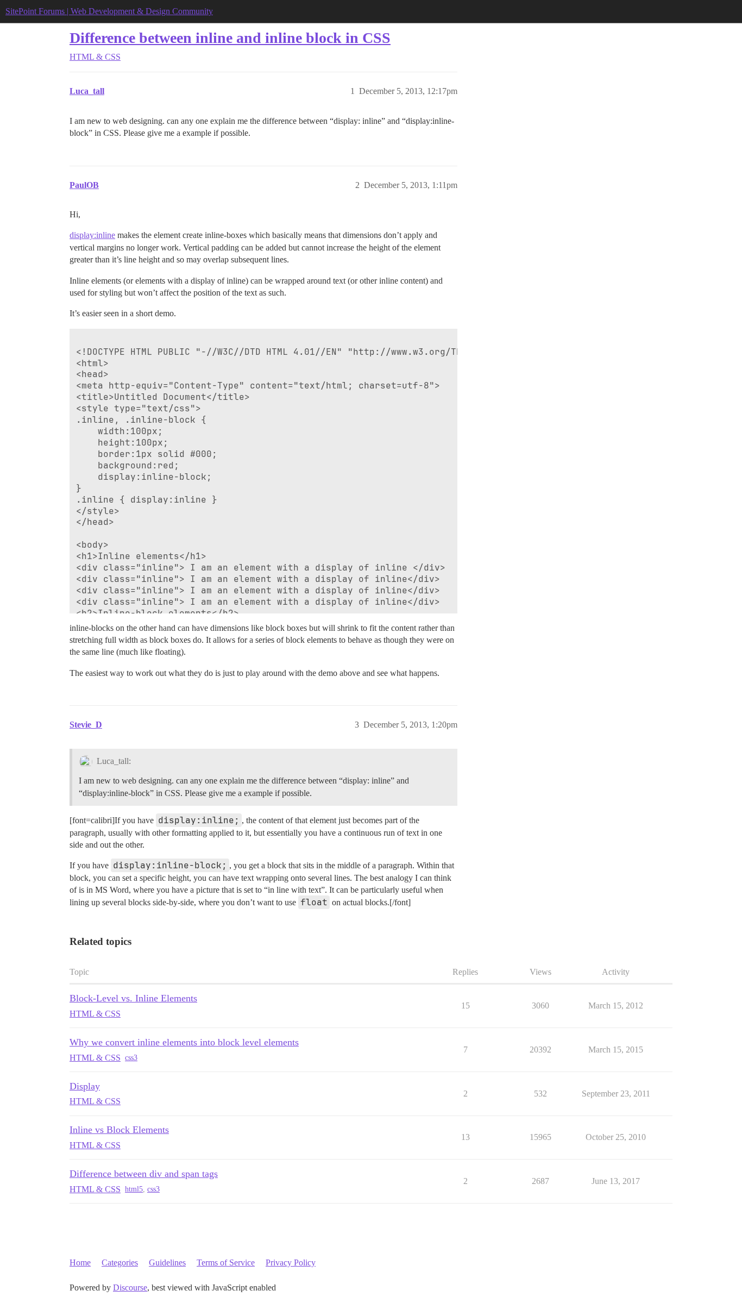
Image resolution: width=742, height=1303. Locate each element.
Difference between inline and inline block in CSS (230, 37)
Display (85, 1086)
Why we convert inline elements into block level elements (184, 1042)
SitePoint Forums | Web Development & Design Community (109, 11)
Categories (120, 1262)
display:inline (92, 235)
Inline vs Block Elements (119, 1129)
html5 (134, 1189)
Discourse (130, 1287)
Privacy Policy (291, 1262)
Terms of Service (226, 1262)
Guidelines (167, 1262)
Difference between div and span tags (144, 1173)
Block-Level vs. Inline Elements (133, 998)
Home (80, 1262)
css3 (131, 1058)
